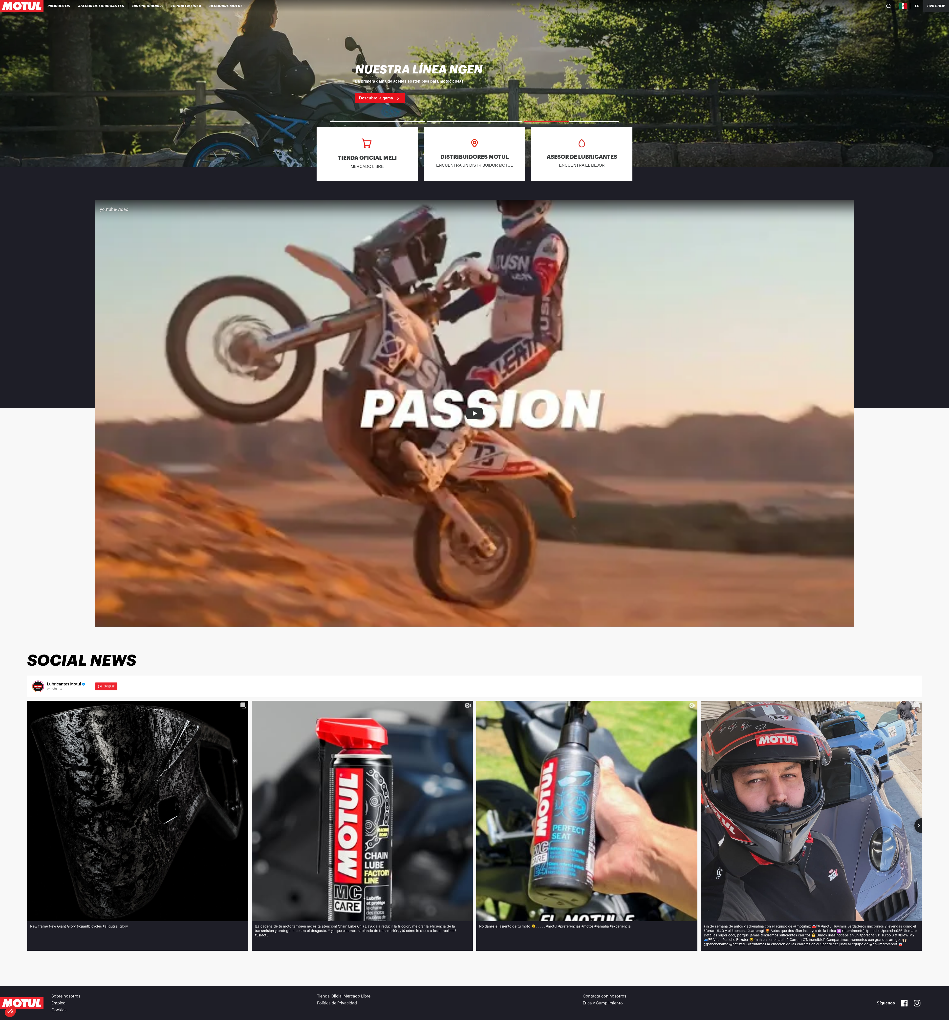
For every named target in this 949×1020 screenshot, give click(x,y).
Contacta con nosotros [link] (604, 996)
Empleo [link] (58, 1003)
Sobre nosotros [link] (65, 996)
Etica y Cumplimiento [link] (603, 1003)
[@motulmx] (38, 686)
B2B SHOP (936, 6)
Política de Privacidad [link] (337, 1003)
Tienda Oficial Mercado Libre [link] (343, 996)
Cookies (58, 1010)
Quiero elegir (31, 995)
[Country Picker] (903, 6)
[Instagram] (917, 1003)
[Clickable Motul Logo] (21, 6)
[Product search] (888, 5)
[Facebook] (904, 1003)
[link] (186, 6)
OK (83, 995)
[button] (10, 1012)
